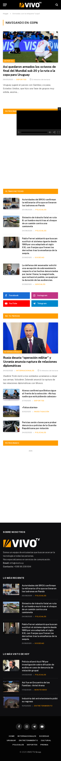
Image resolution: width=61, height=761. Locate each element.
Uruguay (11, 740)
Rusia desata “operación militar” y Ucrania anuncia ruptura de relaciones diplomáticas (30, 361)
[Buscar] (56, 4)
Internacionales (12, 352)
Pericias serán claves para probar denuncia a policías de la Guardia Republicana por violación (39, 425)
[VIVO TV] (30, 4)
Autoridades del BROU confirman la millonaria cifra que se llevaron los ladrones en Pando (39, 202)
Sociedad (44, 736)
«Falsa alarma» (30, 407)
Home (12, 736)
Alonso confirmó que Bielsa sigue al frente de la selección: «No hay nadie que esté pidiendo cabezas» (39, 393)
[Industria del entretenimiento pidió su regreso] (11, 702)
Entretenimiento (28, 740)
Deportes (9, 61)
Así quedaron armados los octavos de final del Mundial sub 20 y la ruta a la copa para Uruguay (29, 71)
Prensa (44, 745)
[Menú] (5, 4)
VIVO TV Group (34, 752)
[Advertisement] (30, 151)
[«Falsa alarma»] (11, 411)
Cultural (46, 740)
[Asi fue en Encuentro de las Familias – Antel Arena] (11, 686)
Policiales (18, 745)
